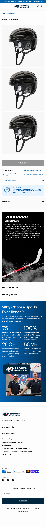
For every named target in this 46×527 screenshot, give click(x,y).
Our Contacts (31, 193)
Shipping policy (23, 512)
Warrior (11, 14)
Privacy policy (22, 508)
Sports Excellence (16, 420)
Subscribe (23, 501)
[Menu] (3, 6)
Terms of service (33, 508)
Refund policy (12, 508)
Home (4, 14)
